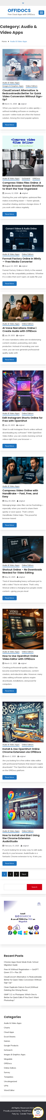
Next (24, 874)
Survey (7, 1072)
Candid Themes (27, 1113)
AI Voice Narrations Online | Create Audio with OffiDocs (19, 329)
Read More (9, 125)
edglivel (23, 104)
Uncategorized (10, 1081)
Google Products (11, 1045)
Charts (7, 1027)
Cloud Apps (9, 1032)
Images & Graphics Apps (12, 86)
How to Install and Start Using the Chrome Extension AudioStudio (20, 838)
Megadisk (8, 1059)
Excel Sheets (9, 1036)
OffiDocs (19, 10)
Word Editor (9, 1090)
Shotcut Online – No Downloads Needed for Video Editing (22, 571)
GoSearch (26, 178)
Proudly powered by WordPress (17, 1111)
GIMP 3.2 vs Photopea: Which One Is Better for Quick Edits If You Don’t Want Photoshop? (21, 997)
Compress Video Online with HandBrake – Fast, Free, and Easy (20, 493)
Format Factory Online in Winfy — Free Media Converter (21, 260)
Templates (8, 1077)
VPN (6, 1085)
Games (7, 1041)
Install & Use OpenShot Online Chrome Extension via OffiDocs (21, 750)
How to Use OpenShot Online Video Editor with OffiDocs (20, 657)
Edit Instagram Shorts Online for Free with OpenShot (22, 419)
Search (34, 887)
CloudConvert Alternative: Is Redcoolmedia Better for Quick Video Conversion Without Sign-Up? (22, 95)
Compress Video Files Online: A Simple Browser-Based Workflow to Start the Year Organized (22, 186)
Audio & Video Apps (11, 83)
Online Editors (31, 86)
